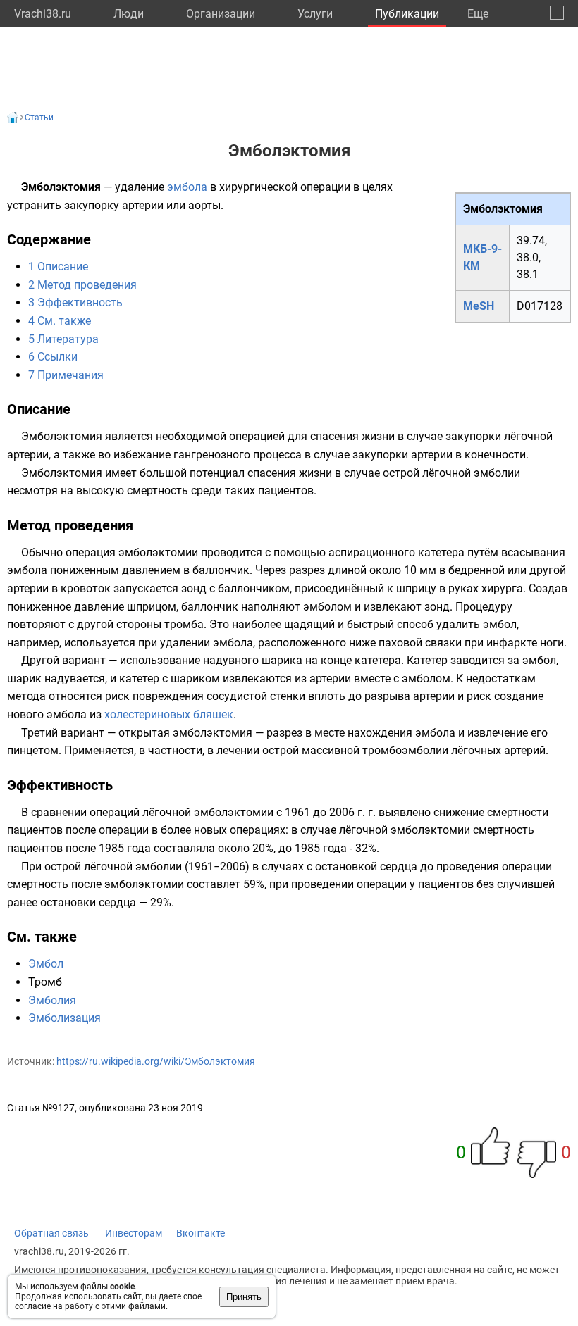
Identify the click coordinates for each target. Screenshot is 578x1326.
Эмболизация (64, 1018)
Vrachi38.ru (42, 13)
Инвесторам (133, 1233)
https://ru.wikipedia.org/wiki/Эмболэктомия (155, 1061)
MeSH (478, 306)
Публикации (407, 13)
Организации (220, 13)
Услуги (315, 13)
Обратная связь (51, 1233)
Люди (128, 13)
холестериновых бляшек (168, 714)
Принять (244, 1296)
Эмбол (45, 963)
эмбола (187, 187)
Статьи (39, 118)
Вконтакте (200, 1233)
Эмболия (52, 1000)
